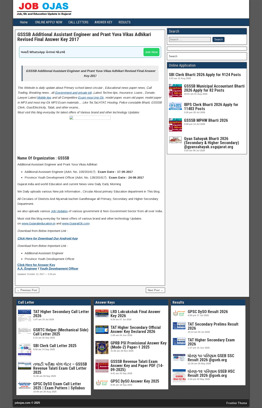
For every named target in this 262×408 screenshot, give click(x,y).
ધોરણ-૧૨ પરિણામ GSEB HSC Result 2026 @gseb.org (211, 373)
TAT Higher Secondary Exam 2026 (211, 341)
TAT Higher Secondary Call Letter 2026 (61, 313)
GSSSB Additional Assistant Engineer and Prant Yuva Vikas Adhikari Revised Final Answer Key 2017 (84, 37)
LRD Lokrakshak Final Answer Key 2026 (135, 313)
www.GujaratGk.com (76, 223)
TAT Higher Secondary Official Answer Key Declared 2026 (136, 329)
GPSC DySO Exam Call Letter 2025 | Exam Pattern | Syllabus (59, 385)
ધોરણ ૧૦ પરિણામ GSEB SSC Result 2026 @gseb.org (211, 357)
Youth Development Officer (59, 268)
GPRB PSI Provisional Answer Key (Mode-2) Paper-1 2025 (139, 345)
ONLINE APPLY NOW (48, 22)
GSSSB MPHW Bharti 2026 (206, 120)
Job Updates (59, 211)
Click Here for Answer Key (36, 265)
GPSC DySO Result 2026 (208, 311)
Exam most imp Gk (91, 97)
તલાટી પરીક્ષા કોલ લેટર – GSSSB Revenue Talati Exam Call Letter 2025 (60, 368)
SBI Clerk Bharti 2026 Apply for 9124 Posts (205, 74)
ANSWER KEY (103, 22)
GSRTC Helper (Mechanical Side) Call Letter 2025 (60, 331)
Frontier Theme (236, 403)
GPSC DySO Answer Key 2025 (135, 381)
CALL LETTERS (78, 22)
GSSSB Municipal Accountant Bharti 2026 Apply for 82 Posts (214, 88)
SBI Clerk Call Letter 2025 (55, 345)
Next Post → (155, 290)
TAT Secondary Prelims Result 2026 (213, 326)
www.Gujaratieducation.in (38, 223)
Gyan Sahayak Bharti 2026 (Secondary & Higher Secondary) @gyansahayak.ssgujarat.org (211, 142)
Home (24, 22)
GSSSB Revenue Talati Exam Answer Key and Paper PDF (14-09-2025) (137, 365)
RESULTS (125, 22)
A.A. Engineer (27, 268)
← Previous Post (27, 290)
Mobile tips (44, 97)
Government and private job (73, 92)
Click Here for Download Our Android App (47, 238)
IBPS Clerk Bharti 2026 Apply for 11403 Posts (211, 106)
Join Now (151, 52)
